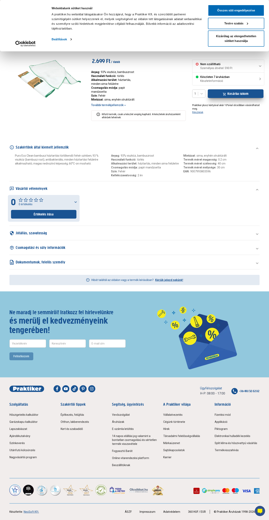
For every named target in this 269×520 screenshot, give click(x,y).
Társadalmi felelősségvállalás (181, 436)
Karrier (167, 457)
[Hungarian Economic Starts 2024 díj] (14, 490)
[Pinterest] (83, 388)
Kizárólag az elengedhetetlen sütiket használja (236, 38)
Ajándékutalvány (19, 436)
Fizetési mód (223, 414)
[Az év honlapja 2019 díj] (55, 490)
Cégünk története (174, 421)
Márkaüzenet (171, 443)
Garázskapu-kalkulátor (23, 421)
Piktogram (221, 428)
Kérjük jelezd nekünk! (169, 280)
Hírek (166, 428)
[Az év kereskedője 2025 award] (157, 490)
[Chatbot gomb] (260, 511)
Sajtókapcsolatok (174, 450)
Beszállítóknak (121, 465)
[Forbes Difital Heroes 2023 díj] (28, 490)
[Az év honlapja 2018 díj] (41, 490)
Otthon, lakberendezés (75, 421)
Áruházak (118, 421)
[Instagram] (91, 388)
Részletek (197, 112)
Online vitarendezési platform (130, 458)
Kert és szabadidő (72, 428)
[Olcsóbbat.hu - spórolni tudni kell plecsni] (139, 490)
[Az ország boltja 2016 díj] (70, 490)
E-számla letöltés (123, 428)
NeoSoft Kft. (31, 511)
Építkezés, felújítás (72, 414)
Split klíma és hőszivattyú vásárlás (236, 443)
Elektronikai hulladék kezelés (232, 436)
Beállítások (59, 39)
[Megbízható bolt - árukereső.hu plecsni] (101, 490)
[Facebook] (57, 388)
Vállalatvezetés (173, 414)
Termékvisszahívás (227, 450)
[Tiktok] (74, 388)
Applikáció (221, 421)
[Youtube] (65, 388)
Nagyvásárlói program (23, 457)
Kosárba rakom (238, 93)
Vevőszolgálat (121, 414)
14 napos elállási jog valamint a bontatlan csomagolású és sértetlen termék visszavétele (134, 439)
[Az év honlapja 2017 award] (86, 490)
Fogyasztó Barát (122, 451)
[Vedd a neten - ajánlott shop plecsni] (117, 490)
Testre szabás (233, 23)
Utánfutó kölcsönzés (22, 450)
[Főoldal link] (26, 389)
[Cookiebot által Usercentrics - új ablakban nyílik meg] (25, 44)
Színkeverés (17, 443)
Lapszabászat (18, 428)
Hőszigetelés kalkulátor (23, 414)
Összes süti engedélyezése (236, 10)
